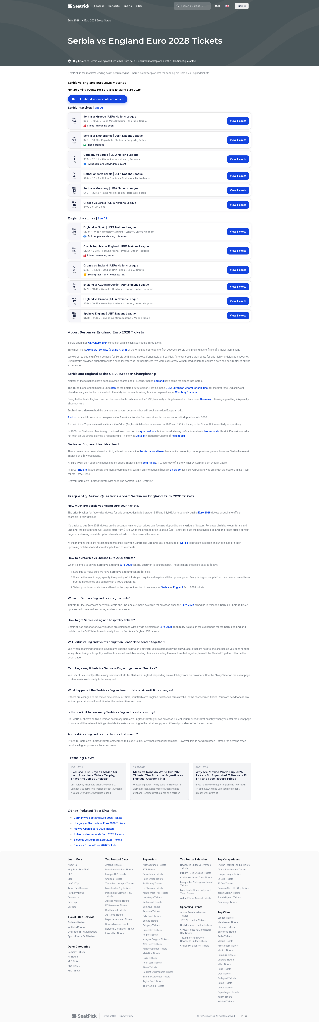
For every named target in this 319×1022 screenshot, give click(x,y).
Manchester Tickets (228, 922)
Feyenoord (178, 435)
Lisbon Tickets (225, 987)
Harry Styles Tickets (153, 879)
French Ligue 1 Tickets (229, 897)
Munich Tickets (225, 950)
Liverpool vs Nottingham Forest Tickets (196, 884)
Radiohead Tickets (152, 902)
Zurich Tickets (225, 997)
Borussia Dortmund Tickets (119, 928)
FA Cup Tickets (225, 883)
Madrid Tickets (225, 941)
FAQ (70, 874)
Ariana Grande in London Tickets (193, 914)
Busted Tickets (150, 920)
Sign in (242, 5)
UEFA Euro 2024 (97, 342)
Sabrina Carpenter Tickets (156, 976)
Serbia (72, 417)
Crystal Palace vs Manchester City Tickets (195, 931)
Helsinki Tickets (226, 1001)
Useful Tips (74, 883)
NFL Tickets (74, 970)
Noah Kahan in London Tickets (196, 925)
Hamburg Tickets (227, 955)
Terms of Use (109, 1016)
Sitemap (72, 902)
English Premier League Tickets (234, 865)
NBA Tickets (74, 966)
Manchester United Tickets (119, 869)
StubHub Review (76, 922)
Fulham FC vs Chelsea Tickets (195, 873)
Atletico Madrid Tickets (117, 900)
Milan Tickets (224, 964)
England (159, 381)
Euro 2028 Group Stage (97, 20)
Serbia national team (151, 451)
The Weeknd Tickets (153, 986)
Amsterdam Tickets (228, 945)
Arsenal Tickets (113, 865)
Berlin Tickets (225, 936)
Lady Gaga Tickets (152, 897)
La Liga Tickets (225, 879)
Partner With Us (76, 893)
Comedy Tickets (76, 952)
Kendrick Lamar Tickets (155, 948)
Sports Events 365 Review (81, 936)
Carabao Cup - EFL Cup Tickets (234, 888)
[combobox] (192, 6)
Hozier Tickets (150, 934)
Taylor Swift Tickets (153, 981)
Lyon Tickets (224, 973)
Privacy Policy (126, 1016)
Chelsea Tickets (113, 879)
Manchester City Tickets (118, 888)
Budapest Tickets (227, 978)
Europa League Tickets (230, 874)
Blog (70, 879)
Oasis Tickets (150, 958)
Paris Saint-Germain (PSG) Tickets (119, 894)
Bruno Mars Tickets (153, 874)
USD (217, 6)
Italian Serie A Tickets (229, 893)
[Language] (227, 6)
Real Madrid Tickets (115, 910)
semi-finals (149, 462)
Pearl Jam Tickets (152, 962)
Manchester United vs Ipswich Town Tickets (195, 892)
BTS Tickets (149, 869)
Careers (72, 906)
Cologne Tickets (226, 959)
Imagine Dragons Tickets (156, 939)
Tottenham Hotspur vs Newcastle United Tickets (193, 939)
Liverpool (175, 469)
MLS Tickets (74, 961)
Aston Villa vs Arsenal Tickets (195, 898)
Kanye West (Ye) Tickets (155, 893)
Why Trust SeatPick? (78, 869)
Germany (205, 399)
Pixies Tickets (150, 967)
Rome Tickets (225, 983)
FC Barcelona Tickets (116, 905)
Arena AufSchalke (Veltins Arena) (106, 349)
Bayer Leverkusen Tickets (118, 919)
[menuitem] (99, 6)
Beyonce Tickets (151, 911)
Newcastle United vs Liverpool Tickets (195, 867)
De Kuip (140, 435)
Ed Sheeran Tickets (153, 888)
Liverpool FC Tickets (115, 874)
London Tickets (226, 917)
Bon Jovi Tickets (151, 906)
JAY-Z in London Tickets (193, 920)
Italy (113, 387)
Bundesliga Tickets (227, 902)
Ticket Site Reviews (78, 888)
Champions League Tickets (232, 869)
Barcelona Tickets (227, 931)
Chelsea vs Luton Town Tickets (196, 877)
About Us (72, 865)
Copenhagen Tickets (228, 992)
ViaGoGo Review (76, 927)
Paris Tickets (224, 969)
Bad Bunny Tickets (152, 883)
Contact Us (73, 897)
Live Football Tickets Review (82, 931)
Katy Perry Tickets (152, 944)
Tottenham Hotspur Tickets (119, 883)
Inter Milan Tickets (114, 933)
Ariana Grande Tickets (154, 865)
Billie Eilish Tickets (152, 916)
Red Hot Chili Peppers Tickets (158, 972)
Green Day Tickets (152, 930)
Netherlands (211, 431)
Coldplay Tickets (151, 925)
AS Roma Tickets (114, 914)
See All (99, 107)
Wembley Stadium (186, 392)
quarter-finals (148, 431)
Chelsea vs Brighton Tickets (194, 945)
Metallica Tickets (151, 953)
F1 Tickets (73, 956)
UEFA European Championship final (187, 387)
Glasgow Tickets (226, 927)
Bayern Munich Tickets (117, 924)
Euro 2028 (74, 20)
